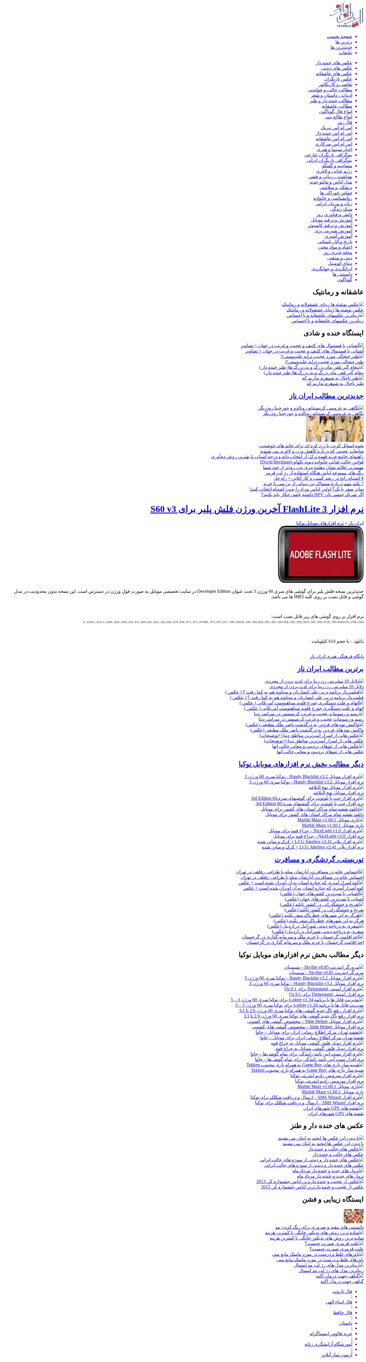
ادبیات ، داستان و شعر (331, 95)
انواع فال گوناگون (335, 111)
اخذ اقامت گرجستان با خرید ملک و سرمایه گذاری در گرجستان (305, 942)
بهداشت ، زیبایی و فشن (330, 176)
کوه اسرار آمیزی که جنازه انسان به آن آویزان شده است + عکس (303, 888)
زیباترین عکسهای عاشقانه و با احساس (327, 320)
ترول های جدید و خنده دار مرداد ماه (330, 1176)
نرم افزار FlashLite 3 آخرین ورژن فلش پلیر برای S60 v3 (257, 509)
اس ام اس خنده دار (334, 133)
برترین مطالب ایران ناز (330, 668)
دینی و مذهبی (339, 257)
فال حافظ (342, 1312)
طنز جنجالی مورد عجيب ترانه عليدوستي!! (324, 361)
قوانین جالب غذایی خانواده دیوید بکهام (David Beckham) (312, 462)
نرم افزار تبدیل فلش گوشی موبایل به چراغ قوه (320, 1048)
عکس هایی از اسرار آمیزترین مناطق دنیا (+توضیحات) (314, 740)
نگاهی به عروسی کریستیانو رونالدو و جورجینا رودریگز (313, 413)
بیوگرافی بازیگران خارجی (328, 154)
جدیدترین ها (341, 47)
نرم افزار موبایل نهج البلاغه (338, 792)
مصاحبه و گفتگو (337, 165)
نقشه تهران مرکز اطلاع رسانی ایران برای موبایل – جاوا (312, 1037)
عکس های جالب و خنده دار (338, 1154)
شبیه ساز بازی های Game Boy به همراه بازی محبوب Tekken (307, 1070)
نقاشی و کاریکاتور (335, 84)
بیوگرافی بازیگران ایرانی (329, 160)
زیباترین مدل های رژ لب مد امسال (331, 1270)
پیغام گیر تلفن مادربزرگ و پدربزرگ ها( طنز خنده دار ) (314, 372)
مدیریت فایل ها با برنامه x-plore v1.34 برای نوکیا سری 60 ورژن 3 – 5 (299, 1005)
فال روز (344, 122)
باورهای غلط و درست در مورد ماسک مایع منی (320, 1259)
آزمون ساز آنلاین (336, 1354)
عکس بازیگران (338, 78)
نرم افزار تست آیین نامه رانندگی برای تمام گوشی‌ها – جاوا (309, 1059)
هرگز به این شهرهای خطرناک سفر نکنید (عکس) (319, 920)
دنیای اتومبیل (340, 263)
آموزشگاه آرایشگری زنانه (328, 1344)
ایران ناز (356, 523)
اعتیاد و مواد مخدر (335, 247)
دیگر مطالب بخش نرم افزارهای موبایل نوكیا (301, 764)
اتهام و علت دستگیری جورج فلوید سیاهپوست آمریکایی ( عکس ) (304, 708)
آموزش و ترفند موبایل (331, 219)
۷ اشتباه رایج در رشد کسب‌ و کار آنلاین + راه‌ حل (319, 478)
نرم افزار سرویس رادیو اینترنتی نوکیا (329, 1081)
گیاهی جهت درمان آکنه (342, 1281)
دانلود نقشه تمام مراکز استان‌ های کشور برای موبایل (314, 814)
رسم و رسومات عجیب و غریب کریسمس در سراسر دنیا (311, 719)
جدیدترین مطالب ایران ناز (326, 396)
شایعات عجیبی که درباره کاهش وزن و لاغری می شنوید (312, 451)
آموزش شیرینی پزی (333, 230)
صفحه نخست (339, 36)
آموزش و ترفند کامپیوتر (330, 225)
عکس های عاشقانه (334, 73)
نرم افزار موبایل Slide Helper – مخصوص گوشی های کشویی (308, 1026)
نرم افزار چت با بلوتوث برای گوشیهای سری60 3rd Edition (310, 803)
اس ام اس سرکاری (333, 144)
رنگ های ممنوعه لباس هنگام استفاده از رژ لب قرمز (314, 472)
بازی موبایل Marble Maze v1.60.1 (333, 825)
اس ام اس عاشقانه (334, 138)
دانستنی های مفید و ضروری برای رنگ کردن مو (319, 1227)
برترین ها (343, 41)
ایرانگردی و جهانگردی (331, 268)
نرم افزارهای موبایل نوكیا (320, 523)
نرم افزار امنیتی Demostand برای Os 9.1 (326, 994)
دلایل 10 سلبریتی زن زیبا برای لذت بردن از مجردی (316, 686)
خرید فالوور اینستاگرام (331, 1333)
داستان (345, 1323)
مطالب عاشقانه (337, 106)
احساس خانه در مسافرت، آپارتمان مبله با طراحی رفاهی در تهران (302, 877)
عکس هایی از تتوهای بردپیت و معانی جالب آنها (320, 751)
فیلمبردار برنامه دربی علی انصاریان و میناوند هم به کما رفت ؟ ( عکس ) (297, 697)
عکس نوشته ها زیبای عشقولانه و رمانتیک (325, 309)
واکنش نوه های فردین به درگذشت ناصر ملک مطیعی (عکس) (307, 730)
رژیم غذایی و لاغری (334, 171)
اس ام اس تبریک (336, 127)
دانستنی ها (342, 274)
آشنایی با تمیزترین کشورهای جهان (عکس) (324, 898)
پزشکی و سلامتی (336, 187)
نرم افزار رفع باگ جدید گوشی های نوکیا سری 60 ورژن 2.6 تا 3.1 (304, 1016)
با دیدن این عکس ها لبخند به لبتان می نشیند (323, 1143)
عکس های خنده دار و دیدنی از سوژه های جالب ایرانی (314, 1165)
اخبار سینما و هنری (334, 149)
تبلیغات (345, 52)
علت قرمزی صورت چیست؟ (336, 1248)
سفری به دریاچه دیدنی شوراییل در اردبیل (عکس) (318, 931)
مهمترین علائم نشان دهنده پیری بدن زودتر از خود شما (313, 467)
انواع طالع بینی (338, 116)
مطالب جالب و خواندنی (330, 89)
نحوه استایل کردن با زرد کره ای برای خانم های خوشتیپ (311, 445)
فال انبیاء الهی (339, 1301)
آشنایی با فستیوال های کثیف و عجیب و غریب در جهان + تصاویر (304, 350)
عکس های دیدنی (336, 68)
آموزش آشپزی (338, 236)
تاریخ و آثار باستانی (335, 241)
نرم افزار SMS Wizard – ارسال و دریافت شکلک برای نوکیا (309, 1102)
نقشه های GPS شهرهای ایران (336, 1113)
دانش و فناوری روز (334, 214)
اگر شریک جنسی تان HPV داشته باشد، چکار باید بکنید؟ (312, 494)
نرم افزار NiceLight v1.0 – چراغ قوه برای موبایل (318, 836)
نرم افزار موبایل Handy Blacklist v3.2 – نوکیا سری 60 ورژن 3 (306, 781)
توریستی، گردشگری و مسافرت (319, 859)
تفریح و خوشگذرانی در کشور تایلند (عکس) (324, 909)
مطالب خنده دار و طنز (331, 100)
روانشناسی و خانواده (332, 198)
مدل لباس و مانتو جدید (331, 182)
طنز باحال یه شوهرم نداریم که (335, 383)
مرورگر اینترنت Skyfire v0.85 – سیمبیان (326, 972)
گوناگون (344, 279)
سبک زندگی (341, 209)
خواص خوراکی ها (336, 192)
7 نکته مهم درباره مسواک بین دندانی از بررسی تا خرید (313, 483)
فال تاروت (342, 1291)
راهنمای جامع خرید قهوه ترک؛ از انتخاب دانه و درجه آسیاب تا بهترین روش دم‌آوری (287, 456)
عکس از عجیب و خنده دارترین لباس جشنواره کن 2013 (312, 1186)
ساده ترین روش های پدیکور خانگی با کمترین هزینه (317, 1238)
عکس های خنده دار (334, 62)
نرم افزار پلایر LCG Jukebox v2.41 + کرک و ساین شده (313, 847)
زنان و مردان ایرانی (334, 203)
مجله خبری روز (337, 252)
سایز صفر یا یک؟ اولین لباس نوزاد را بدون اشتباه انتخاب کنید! (306, 489)
